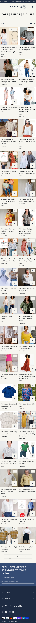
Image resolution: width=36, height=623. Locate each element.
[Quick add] (14, 133)
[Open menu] (4, 7)
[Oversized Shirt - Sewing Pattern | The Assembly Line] (27, 160)
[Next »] (30, 556)
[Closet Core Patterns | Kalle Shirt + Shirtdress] (9, 96)
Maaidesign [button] (6, 592)
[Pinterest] (6, 612)
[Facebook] (2, 612)
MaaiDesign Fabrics (11, 621)
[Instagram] (10, 612)
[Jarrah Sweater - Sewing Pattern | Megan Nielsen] (27, 68)
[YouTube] (13, 612)
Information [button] (6, 598)
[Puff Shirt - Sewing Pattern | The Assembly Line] (27, 535)
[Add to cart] (14, 41)
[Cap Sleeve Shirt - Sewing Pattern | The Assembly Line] (9, 450)
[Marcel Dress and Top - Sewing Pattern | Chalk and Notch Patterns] (27, 363)
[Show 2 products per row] (34, 23)
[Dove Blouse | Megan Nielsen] (9, 305)
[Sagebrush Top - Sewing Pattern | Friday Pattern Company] (9, 188)
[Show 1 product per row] (31, 23)
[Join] (32, 581)
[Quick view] (14, 73)
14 (25, 556)
